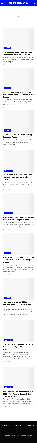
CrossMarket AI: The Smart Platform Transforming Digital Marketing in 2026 (18, 346)
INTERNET (7, 47)
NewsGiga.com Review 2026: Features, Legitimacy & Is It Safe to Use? (17, 304)
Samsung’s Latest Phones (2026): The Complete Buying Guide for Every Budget (18, 94)
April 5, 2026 (7, 316)
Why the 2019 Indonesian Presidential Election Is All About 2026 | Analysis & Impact (18, 259)
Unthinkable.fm (18, 3)
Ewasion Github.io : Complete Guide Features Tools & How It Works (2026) (17, 177)
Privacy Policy (14, 425)
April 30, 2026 (7, 147)
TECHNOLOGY (8, 170)
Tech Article (23, 425)
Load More (18, 413)
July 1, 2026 (6, 64)
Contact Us (5, 425)
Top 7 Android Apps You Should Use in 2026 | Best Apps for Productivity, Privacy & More (18, 394)
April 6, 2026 (7, 189)
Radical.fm (31, 425)
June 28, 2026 (7, 107)
